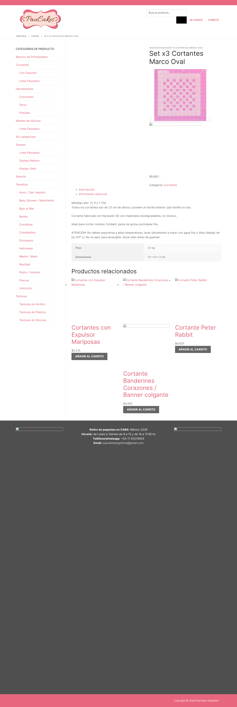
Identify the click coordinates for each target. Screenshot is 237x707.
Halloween (26, 248)
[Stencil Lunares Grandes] (178, 120)
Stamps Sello (27, 168)
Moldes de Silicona (28, 120)
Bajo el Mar (26, 208)
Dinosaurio (26, 240)
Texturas (21, 296)
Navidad (24, 264)
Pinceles (24, 112)
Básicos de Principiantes (32, 57)
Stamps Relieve (29, 160)
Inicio (152, 48)
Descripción (86, 189)
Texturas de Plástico (32, 312)
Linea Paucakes (29, 81)
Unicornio (25, 288)
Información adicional (93, 194)
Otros (23, 105)
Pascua (24, 280)
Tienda (35, 36)
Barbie (23, 216)
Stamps (21, 144)
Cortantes (162, 48)
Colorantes (26, 97)
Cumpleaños (27, 232)
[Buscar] (181, 20)
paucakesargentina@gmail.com (123, 443)
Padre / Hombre (29, 272)
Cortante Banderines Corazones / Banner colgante (145, 384)
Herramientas (24, 89)
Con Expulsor (28, 72)
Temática (22, 184)
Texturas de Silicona (32, 320)
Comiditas (26, 224)
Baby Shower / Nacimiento (36, 200)
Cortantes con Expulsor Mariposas (91, 334)
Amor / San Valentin (32, 192)
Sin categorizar (26, 136)
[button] (89, 356)
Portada (21, 36)
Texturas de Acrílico (32, 304)
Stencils (21, 176)
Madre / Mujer (28, 256)
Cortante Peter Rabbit (195, 331)
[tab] (150, 189)
